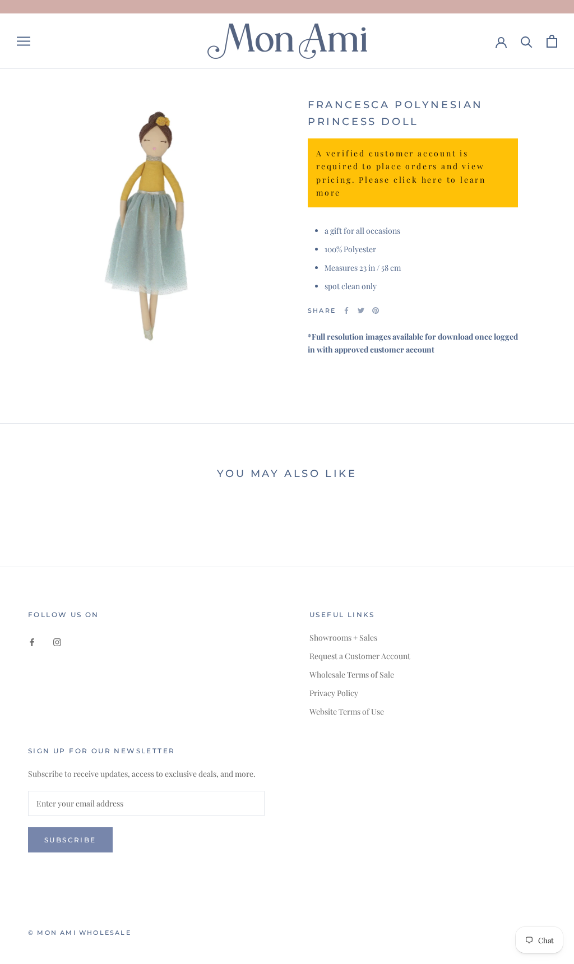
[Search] (527, 41)
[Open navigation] (23, 41)
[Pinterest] (375, 310)
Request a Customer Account (359, 656)
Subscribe (70, 840)
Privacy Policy (333, 693)
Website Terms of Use (346, 711)
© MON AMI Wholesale (79, 933)
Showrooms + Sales (343, 637)
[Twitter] (361, 310)
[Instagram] (57, 641)
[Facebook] (346, 310)
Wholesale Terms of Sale (351, 674)
